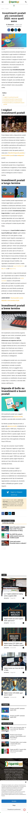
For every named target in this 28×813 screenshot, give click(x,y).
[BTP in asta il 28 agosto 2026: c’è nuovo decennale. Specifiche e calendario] (5, 729)
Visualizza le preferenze (14, 809)
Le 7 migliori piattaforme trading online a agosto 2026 (13, 595)
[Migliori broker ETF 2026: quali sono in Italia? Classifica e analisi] (14, 637)
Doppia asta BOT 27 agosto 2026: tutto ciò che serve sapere (18, 750)
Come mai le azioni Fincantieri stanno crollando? (18, 542)
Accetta (14, 801)
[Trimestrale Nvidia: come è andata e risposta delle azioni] (5, 744)
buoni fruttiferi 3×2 (18, 266)
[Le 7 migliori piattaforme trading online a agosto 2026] (14, 587)
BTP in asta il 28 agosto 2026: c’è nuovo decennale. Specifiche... (18, 728)
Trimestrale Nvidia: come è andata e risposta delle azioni (18, 742)
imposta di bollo (18, 416)
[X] (12, 29)
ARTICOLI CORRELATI (8, 521)
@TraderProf (6, 598)
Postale (6, 8)
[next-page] (5, 549)
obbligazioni (20, 155)
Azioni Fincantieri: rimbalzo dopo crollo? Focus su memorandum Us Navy (17, 528)
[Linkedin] (15, 29)
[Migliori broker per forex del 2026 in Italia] (14, 661)
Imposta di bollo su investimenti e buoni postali (14, 103)
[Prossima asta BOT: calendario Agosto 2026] (5, 710)
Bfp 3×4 (3, 268)
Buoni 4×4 (12, 268)
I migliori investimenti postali (10, 97)
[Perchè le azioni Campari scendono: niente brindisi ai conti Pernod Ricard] (5, 736)
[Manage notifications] (24, 810)
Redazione (11, 24)
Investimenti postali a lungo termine (13, 99)
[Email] (19, 29)
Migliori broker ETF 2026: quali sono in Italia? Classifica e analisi (14, 644)
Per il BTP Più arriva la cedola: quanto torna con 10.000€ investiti (17, 536)
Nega (14, 805)
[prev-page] (2, 549)
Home (2, 8)
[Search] (26, 2)
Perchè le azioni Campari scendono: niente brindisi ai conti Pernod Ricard (18, 736)
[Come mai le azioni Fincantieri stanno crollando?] (5, 543)
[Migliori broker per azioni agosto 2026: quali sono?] (14, 612)
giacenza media (12, 426)
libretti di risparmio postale (16, 153)
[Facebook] (8, 29)
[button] (26, 782)
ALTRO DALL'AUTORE (8, 523)
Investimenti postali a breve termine (13, 100)
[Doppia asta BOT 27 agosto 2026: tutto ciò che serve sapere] (5, 751)
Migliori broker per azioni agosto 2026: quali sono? (13, 619)
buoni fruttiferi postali (7, 155)
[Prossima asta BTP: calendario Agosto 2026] (5, 717)
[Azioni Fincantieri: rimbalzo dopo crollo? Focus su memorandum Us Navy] (5, 528)
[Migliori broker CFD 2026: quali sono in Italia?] (14, 686)
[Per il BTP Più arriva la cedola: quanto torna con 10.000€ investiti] (5, 535)
